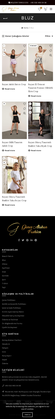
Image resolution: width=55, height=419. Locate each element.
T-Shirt (5, 283)
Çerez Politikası (8, 300)
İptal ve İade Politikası (11, 308)
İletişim (5, 348)
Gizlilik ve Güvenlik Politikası (14, 304)
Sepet (4, 359)
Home (26, 28)
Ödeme (5, 363)
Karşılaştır (24, 50)
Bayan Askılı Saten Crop (14, 84)
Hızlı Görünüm (24, 55)
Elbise (4, 264)
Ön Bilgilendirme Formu (12, 323)
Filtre (47, 36)
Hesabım (6, 344)
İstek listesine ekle (24, 46)
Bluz (4, 260)
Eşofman (6, 268)
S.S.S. (4, 352)
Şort (4, 279)
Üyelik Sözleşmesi (9, 327)
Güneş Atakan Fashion (11, 340)
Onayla (28, 415)
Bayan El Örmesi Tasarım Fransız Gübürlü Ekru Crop (40, 88)
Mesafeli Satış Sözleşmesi (13, 316)
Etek (4, 272)
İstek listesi (41, 8)
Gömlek (5, 276)
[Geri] (5, 18)
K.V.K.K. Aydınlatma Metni (13, 312)
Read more (10, 89)
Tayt (4, 287)
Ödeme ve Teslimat (10, 319)
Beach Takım (7, 256)
